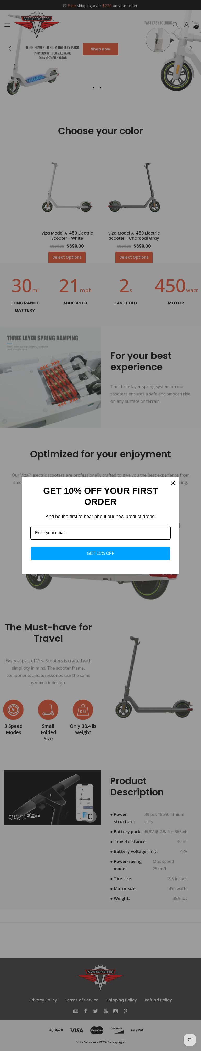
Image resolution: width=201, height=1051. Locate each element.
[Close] (172, 483)
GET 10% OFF (100, 553)
